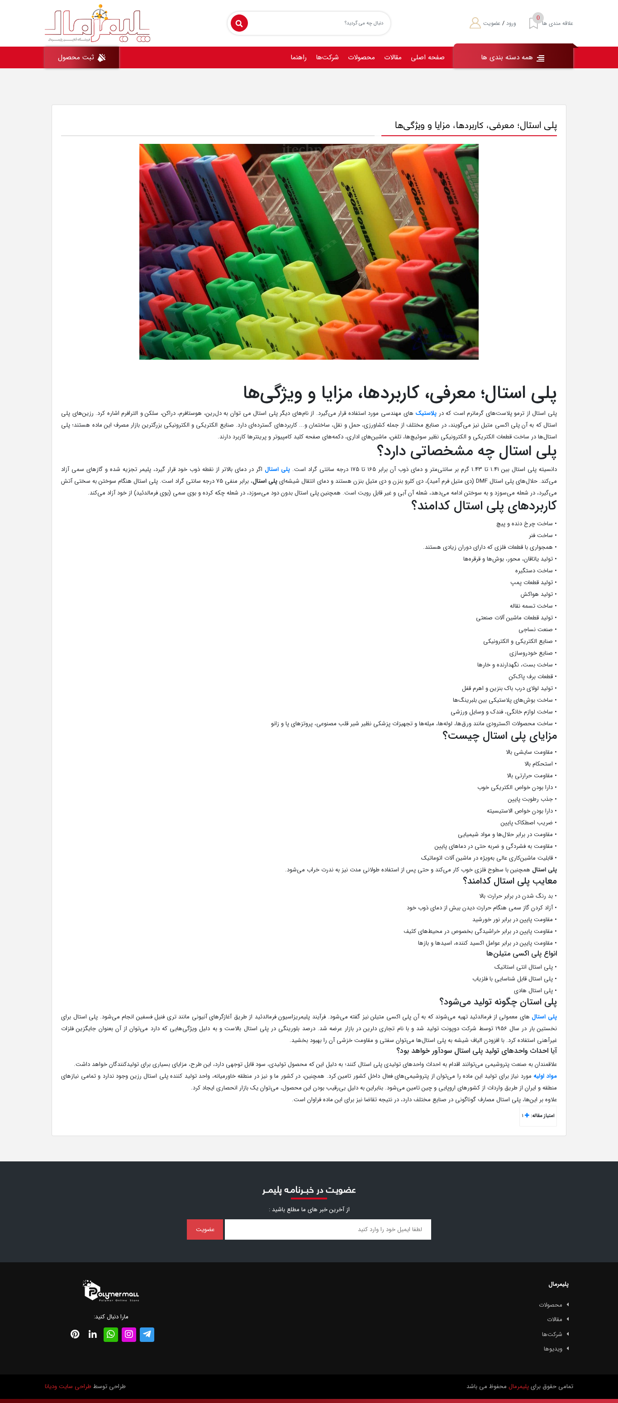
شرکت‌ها (327, 57)
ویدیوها (553, 1349)
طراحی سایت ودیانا (68, 1386)
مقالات (393, 57)
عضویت (491, 23)
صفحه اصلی (428, 57)
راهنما (298, 57)
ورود (511, 23)
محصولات (361, 57)
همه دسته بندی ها (508, 57)
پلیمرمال (519, 1386)
